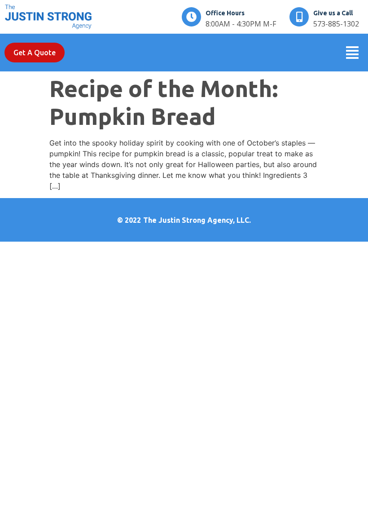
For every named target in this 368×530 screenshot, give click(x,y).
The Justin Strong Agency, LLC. (197, 220)
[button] (352, 52)
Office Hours (225, 13)
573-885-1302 (336, 24)
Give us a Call (333, 13)
